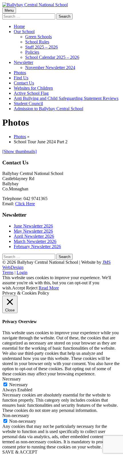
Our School (24, 31)
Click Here (25, 203)
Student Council (28, 103)
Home (19, 26)
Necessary (18, 384)
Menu (9, 10)
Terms (7, 272)
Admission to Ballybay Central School (48, 108)
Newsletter (23, 62)
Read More (49, 287)
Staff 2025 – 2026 (41, 47)
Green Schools (38, 36)
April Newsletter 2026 (34, 236)
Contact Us (24, 82)
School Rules (37, 41)
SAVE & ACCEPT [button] (19, 452)
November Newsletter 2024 (50, 67)
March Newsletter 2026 (35, 241)
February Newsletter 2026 (37, 246)
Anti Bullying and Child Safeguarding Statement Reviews (66, 98)
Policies (32, 52)
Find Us (21, 77)
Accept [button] (18, 287)
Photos (20, 72)
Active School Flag (31, 93)
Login (22, 272)
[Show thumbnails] (19, 151)
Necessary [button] (11, 379)
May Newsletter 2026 (33, 231)
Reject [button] (31, 287)
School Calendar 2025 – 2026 (52, 57)
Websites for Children (33, 88)
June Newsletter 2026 (33, 226)
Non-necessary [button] (15, 415)
